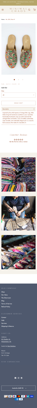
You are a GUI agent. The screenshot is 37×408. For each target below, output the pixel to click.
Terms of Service (6, 304)
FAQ (2, 320)
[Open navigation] (2, 9)
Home (2, 19)
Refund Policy (5, 307)
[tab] (18, 109)
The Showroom (6, 298)
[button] (18, 49)
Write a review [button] (18, 147)
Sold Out (18, 103)
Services (4, 323)
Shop (3, 292)
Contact (3, 317)
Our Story (4, 295)
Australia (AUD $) (18, 388)
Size (2, 91)
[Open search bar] (29, 9)
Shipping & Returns (7, 326)
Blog (2, 301)
